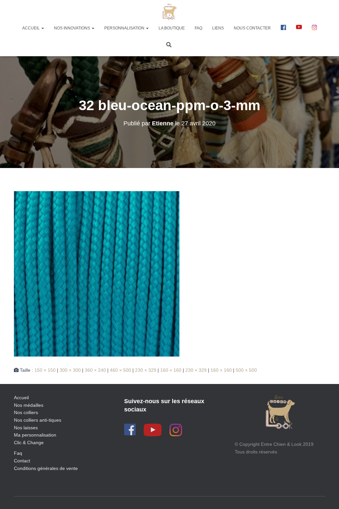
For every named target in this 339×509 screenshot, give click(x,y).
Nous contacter (252, 28)
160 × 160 (170, 370)
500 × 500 (246, 370)
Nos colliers (26, 412)
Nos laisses (26, 427)
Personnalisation (124, 28)
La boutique (172, 28)
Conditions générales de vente (46, 468)
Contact (22, 460)
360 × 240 (95, 370)
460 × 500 (120, 370)
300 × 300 (70, 370)
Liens (218, 28)
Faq (18, 453)
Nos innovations (72, 28)
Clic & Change (29, 442)
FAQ (198, 28)
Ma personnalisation (35, 435)
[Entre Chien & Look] (169, 11)
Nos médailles (28, 405)
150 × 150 (45, 370)
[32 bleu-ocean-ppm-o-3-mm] (96, 273)
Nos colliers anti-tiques (37, 420)
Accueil (31, 28)
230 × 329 (145, 370)
